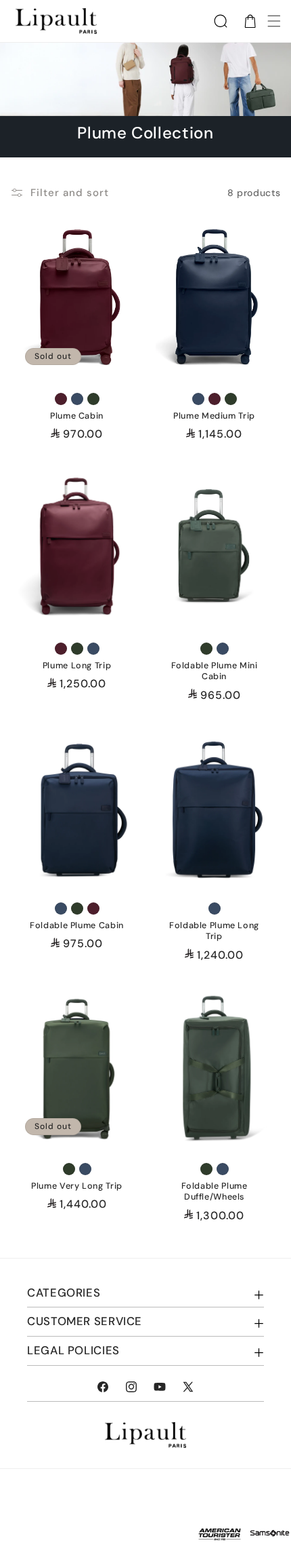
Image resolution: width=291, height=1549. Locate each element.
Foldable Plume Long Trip (214, 931)
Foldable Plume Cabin (77, 926)
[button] (221, 21)
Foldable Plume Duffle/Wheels (214, 1191)
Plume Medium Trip (214, 416)
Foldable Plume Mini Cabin (214, 671)
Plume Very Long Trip (76, 1186)
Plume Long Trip (77, 665)
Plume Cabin (77, 416)
